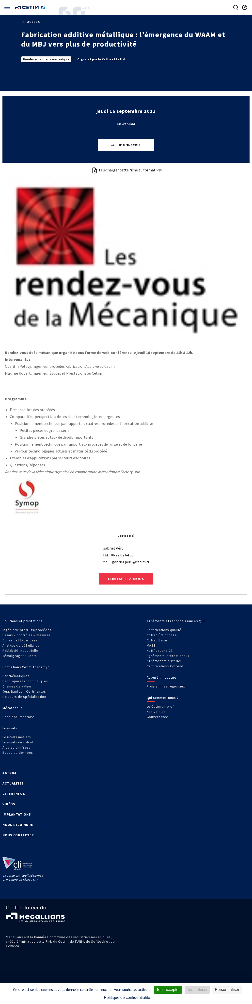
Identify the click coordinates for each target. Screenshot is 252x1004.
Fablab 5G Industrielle (20, 650)
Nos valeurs (156, 711)
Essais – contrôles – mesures (26, 635)
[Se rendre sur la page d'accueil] (30, 7)
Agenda (33, 22)
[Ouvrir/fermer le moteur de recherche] (235, 7)
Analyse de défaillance (21, 645)
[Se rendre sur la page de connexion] (244, 7)
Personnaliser (227, 989)
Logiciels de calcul (17, 742)
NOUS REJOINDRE (17, 824)
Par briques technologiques (25, 681)
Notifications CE (160, 650)
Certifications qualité (164, 630)
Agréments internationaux (168, 655)
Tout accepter (168, 989)
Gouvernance (157, 717)
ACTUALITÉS (13, 783)
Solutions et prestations (22, 621)
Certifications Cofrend (165, 666)
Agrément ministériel (164, 661)
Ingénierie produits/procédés (26, 630)
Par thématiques (15, 676)
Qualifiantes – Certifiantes (24, 691)
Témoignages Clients (19, 655)
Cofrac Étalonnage (162, 635)
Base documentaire (18, 717)
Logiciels (9, 728)
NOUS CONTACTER (18, 835)
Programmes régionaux (166, 686)
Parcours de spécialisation (24, 696)
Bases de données (17, 752)
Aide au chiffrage (16, 747)
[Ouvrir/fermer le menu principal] (7, 7)
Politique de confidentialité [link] (127, 997)
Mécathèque (12, 708)
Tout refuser (197, 989)
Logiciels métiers (16, 737)
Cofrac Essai (157, 640)
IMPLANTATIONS (16, 814)
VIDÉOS (8, 804)
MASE (151, 645)
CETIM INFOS (13, 793)
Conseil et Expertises (20, 640)
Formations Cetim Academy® (26, 667)
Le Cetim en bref (160, 706)
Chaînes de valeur (17, 686)
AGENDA (9, 773)
